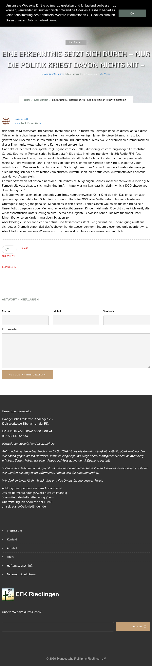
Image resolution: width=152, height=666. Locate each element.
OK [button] (132, 13)
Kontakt (12, 539)
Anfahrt (12, 548)
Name (6, 311)
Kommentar (10, 329)
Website (108, 311)
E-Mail (57, 311)
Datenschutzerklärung (21, 574)
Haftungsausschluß (20, 565)
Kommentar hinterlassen (27, 374)
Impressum (14, 531)
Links (10, 557)
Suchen (137, 626)
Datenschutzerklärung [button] (42, 20)
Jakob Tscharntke (74, 74)
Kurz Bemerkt (41, 100)
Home (27, 100)
